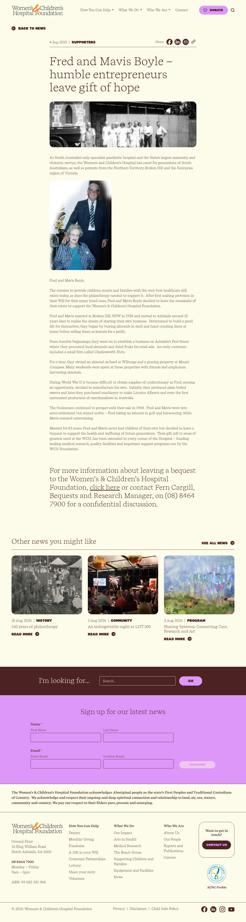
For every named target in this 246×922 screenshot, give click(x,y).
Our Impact (123, 833)
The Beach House (128, 852)
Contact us (216, 844)
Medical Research (127, 846)
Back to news (32, 28)
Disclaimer (138, 909)
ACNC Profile (216, 887)
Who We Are (157, 10)
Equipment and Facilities (134, 870)
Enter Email (39, 756)
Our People (172, 839)
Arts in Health (125, 839)
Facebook (204, 909)
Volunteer (76, 878)
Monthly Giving (81, 839)
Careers (170, 857)
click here (105, 487)
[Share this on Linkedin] (178, 42)
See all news (215, 543)
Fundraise (77, 846)
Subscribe (197, 764)
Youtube (231, 909)
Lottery (75, 865)
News (118, 877)
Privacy (119, 909)
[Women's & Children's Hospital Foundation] (37, 10)
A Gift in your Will (83, 852)
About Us (171, 833)
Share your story (82, 872)
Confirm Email (113, 756)
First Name (39, 730)
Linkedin (213, 909)
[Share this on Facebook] (169, 42)
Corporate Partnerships (87, 859)
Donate (216, 10)
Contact (181, 10)
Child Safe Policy (165, 909)
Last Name (110, 730)
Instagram (222, 909)
